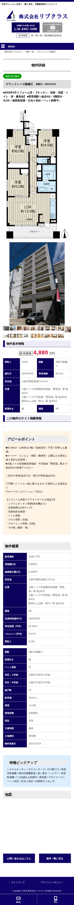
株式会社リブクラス (13, 52)
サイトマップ (18, 882)
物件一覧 (30, 52)
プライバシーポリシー (51, 882)
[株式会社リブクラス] (37, 20)
